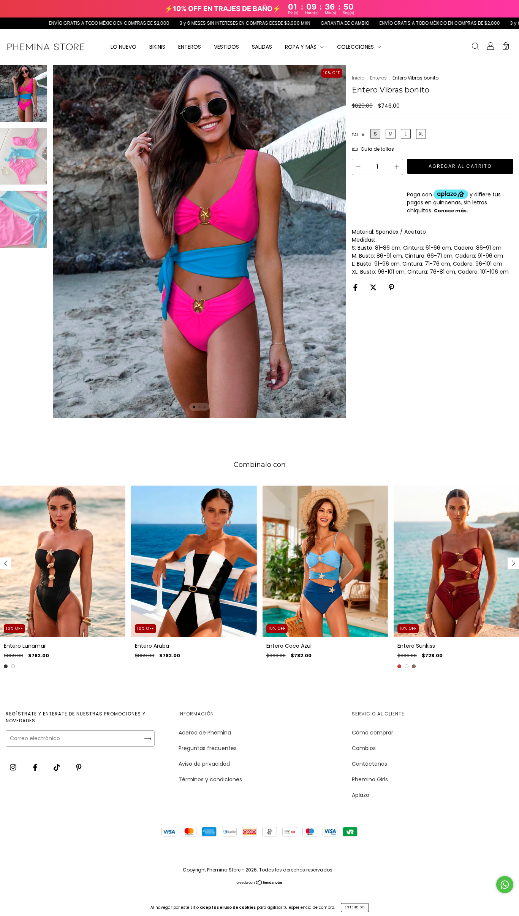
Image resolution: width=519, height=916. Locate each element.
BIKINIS (157, 47)
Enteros (378, 78)
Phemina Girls (370, 779)
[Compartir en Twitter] (374, 287)
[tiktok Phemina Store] (57, 767)
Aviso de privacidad (204, 764)
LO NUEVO (123, 47)
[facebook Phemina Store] (36, 767)
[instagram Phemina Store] (14, 767)
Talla (358, 135)
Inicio (358, 78)
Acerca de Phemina (205, 732)
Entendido (355, 907)
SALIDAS (262, 47)
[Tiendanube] (259, 883)
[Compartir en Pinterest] (391, 287)
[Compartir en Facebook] (356, 287)
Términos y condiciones (210, 779)
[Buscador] (475, 47)
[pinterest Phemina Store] (78, 767)
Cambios (364, 748)
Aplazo (360, 795)
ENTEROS (189, 47)
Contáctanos (369, 764)
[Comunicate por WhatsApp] (504, 884)
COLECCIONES (356, 47)
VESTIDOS (226, 47)
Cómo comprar (372, 732)
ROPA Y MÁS (301, 47)
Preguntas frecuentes (208, 748)
